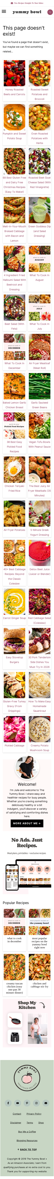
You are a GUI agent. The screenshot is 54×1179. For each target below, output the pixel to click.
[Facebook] (8, 1103)
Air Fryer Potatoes (14, 529)
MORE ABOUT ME (25, 823)
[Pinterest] (27, 1103)
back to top (28, 1149)
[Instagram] (36, 1103)
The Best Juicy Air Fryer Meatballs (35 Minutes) (39, 491)
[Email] (45, 1103)
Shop (41, 1122)
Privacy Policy (34, 1113)
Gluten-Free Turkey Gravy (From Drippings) (14, 706)
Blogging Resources (27, 1140)
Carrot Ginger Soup (14, 618)
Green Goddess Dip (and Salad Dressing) (39, 231)
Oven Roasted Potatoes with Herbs (39, 138)
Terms (30, 1122)
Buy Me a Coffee (27, 1131)
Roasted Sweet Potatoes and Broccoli (39, 94)
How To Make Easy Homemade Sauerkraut (39, 706)
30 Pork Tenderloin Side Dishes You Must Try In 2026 (39, 662)
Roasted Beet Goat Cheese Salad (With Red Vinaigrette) (39, 182)
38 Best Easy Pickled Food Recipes (14, 447)
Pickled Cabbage (14, 745)
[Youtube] (17, 1103)
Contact (17, 1113)
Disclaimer (15, 1122)
